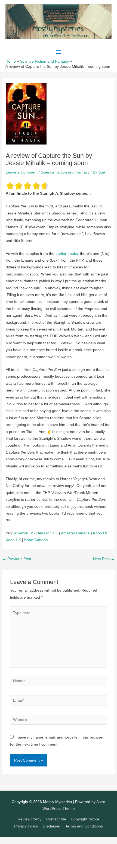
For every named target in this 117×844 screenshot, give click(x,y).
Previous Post (16, 559)
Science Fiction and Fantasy (65, 172)
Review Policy (29, 819)
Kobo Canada (36, 540)
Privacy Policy (26, 826)
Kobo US (100, 533)
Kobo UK (13, 540)
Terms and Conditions (84, 826)
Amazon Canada (75, 533)
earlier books (67, 254)
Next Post (104, 559)
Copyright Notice (85, 819)
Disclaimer (52, 826)
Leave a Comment (22, 172)
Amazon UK (48, 533)
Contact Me (56, 819)
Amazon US (24, 533)
